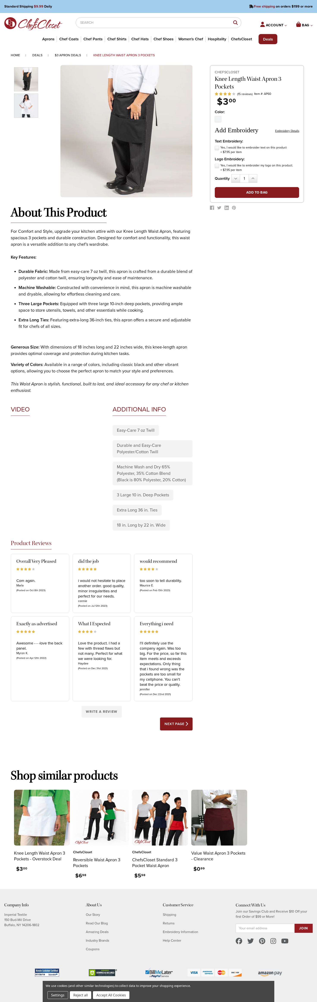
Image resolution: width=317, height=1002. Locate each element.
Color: (220, 111)
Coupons (92, 949)
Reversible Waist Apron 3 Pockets (96, 862)
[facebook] (239, 941)
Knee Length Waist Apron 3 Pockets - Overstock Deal (39, 856)
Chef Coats (69, 39)
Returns (168, 923)
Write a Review (101, 712)
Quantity (222, 178)
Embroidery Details (287, 131)
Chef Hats (140, 39)
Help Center (172, 940)
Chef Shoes (164, 39)
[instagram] (273, 941)
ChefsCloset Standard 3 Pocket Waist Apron (154, 862)
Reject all (80, 995)
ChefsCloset (241, 39)
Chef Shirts (117, 39)
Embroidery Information (180, 932)
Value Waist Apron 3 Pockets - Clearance (218, 856)
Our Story (93, 915)
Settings (57, 995)
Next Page (175, 724)
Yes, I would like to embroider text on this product (253, 150)
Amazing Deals (97, 932)
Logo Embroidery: (230, 159)
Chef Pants (93, 39)
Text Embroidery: (229, 141)
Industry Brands (97, 940)
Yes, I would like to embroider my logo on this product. (256, 168)
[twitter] (250, 941)
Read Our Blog (97, 923)
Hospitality (217, 39)
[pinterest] (262, 941)
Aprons (48, 39)
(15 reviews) (245, 94)
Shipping (169, 915)
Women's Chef (190, 39)
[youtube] (285, 941)
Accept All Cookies (111, 995)
